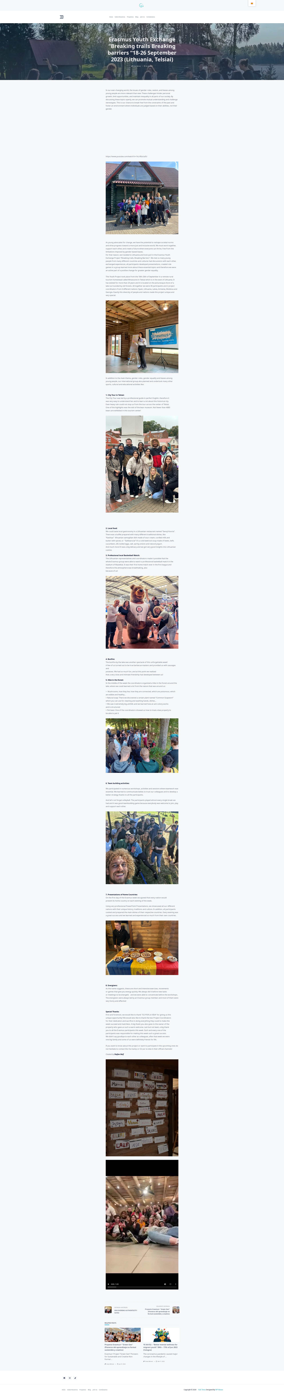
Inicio (111, 17)
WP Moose (219, 1390)
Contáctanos (150, 17)
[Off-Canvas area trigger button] (61, 17)
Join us (142, 17)
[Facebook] (64, 1378)
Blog (136, 17)
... (111, 1359)
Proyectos (130, 17)
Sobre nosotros (120, 17)
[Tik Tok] (75, 1378)
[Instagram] (70, 1378)
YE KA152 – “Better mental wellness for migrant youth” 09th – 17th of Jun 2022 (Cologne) (160, 1347)
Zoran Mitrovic (137, 66)
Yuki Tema (202, 1390)
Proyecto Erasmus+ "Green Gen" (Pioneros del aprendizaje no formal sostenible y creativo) (120, 1347)
